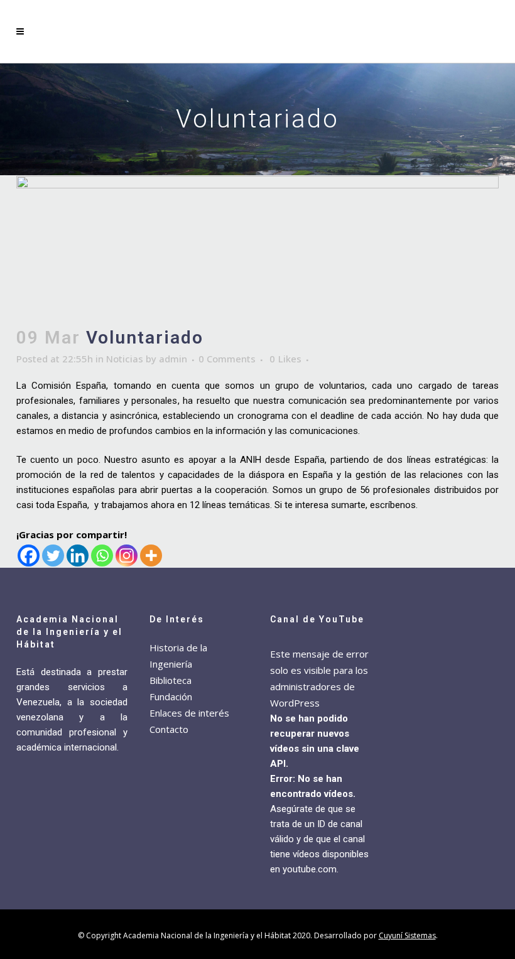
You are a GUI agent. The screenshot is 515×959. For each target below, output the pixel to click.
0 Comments (227, 358)
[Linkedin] (78, 555)
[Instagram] (127, 555)
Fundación (170, 696)
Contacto (168, 729)
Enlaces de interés (189, 713)
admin (173, 358)
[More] (151, 555)
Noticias (124, 358)
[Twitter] (53, 555)
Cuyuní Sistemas (407, 935)
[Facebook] (29, 555)
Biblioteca (170, 680)
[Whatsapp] (102, 555)
